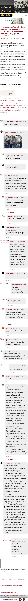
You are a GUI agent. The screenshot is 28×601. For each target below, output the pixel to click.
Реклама (14, 24)
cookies (16, 599)
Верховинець (13, 365)
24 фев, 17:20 (16, 286)
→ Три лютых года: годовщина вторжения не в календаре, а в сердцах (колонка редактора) (12, 584)
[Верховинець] (4, 366)
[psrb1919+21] (3, 166)
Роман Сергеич (10, 227)
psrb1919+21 (9, 166)
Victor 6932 (7, 351)
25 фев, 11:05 (17, 166)
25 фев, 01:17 (18, 227)
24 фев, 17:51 (16, 300)
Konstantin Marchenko (10, 132)
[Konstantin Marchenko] (1, 132)
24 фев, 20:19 (14, 351)
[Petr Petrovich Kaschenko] (1, 121)
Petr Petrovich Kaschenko (11, 121)
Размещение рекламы (14, 595)
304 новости (10, 93)
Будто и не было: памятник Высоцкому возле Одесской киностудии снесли (12, 104)
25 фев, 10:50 (21, 365)
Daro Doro (7, 175)
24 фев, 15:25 (14, 175)
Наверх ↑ (4, 571)
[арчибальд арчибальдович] (4, 242)
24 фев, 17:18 (14, 243)
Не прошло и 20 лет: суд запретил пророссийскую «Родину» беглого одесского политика (11, 100)
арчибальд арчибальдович (17, 241)
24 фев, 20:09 (14, 339)
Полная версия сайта (4, 595)
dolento (10, 216)
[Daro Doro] (1, 177)
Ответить (6, 128)
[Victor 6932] (1, 352)
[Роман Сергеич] (3, 227)
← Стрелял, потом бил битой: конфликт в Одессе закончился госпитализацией (13, 580)
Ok (20, 599)
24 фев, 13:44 (22, 121)
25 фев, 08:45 (13, 328)
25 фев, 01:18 (18, 273)
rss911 (7, 328)
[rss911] (3, 328)
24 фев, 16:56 (16, 216)
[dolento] (4, 216)
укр (23, 15)
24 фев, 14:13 (20, 132)
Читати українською (19, 38)
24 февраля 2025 (4, 38)
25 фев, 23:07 (17, 463)
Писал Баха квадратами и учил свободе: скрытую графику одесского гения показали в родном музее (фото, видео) (20, 10)
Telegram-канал (10, 597)
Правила (22, 569)
